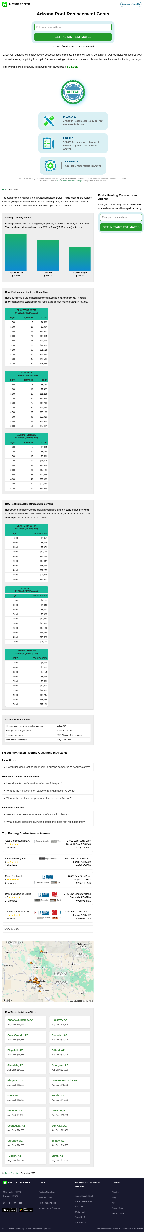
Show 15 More (11, 929)
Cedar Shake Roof (83, 1201)
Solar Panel (80, 1222)
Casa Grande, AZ (17, 1035)
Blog (114, 1197)
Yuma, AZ (57, 1155)
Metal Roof (80, 1212)
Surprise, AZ (15, 1140)
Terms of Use (118, 1213)
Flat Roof (79, 1206)
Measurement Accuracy (49, 1208)
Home (5, 189)
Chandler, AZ (59, 1035)
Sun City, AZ (59, 1125)
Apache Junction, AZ (20, 1020)
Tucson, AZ (14, 1155)
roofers (86, 166)
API (113, 1203)
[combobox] (73, 27)
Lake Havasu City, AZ (64, 1080)
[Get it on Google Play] (26, 1210)
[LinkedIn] (15, 1203)
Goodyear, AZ (60, 1065)
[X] (4, 1203)
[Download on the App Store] (9, 1210)
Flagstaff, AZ (15, 1050)
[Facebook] (10, 1203)
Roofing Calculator (47, 1192)
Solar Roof (80, 1217)
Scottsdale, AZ (16, 1125)
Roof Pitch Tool (45, 1197)
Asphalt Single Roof (84, 1196)
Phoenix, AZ (14, 1110)
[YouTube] (20, 1203)
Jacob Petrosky (11, 1173)
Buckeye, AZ (59, 1020)
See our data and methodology (69, 181)
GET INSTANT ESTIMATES (73, 36)
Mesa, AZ (13, 1095)
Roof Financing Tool (47, 1203)
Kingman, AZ (15, 1080)
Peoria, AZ (58, 1095)
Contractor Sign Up (131, 4)
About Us (116, 1192)
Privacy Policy (118, 1208)
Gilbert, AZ (58, 1050)
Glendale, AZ (15, 1065)
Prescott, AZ (59, 1110)
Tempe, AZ (58, 1140)
